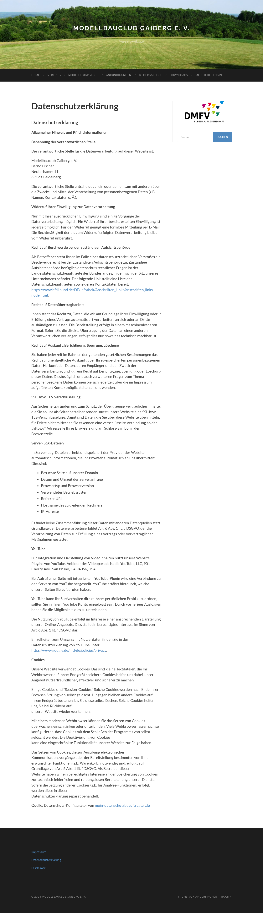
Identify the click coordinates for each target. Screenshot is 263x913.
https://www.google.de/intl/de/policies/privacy (68, 650)
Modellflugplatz (81, 75)
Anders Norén (206, 896)
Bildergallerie (150, 75)
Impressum (38, 852)
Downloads (179, 75)
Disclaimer (38, 868)
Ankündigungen (118, 75)
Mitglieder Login (209, 75)
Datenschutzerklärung (46, 860)
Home (35, 75)
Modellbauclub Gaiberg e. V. (131, 28)
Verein (53, 75)
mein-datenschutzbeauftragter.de (122, 805)
